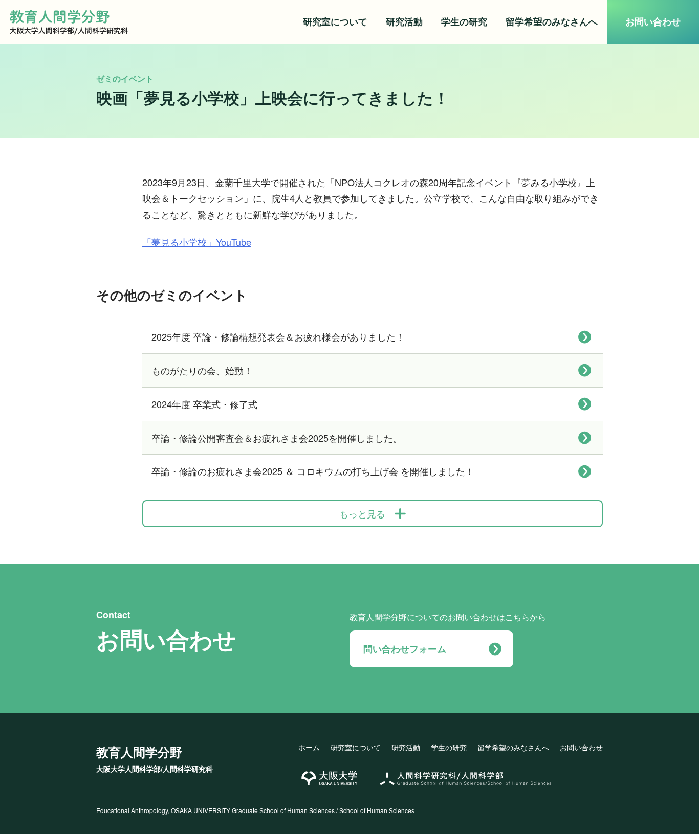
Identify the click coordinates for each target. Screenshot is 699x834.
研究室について (335, 21)
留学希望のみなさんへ (552, 21)
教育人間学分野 (154, 758)
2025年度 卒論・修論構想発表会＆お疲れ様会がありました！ (278, 336)
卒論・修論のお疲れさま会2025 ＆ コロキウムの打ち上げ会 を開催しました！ (312, 471)
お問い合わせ (653, 21)
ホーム (309, 747)
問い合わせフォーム (404, 649)
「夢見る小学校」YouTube (196, 242)
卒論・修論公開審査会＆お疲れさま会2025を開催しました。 (276, 437)
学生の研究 (464, 21)
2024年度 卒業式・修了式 (204, 404)
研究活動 (404, 21)
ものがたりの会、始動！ (202, 370)
